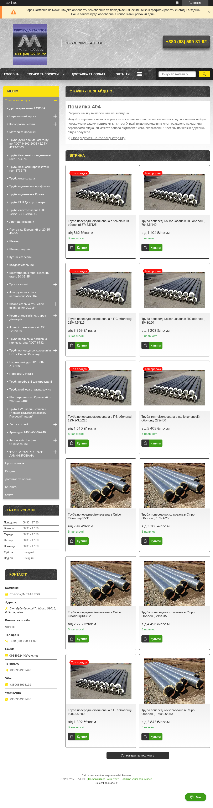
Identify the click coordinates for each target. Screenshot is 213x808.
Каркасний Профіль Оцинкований (22, 442)
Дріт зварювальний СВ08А (27, 108)
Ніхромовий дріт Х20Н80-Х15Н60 (26, 363)
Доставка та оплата (88, 74)
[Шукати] (204, 74)
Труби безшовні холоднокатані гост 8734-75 (30, 157)
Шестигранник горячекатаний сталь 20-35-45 (29, 274)
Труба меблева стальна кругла (30, 389)
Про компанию (15, 463)
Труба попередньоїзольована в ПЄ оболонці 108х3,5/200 (99, 712)
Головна (11, 74)
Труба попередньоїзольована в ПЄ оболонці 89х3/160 (173, 320)
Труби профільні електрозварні (30, 381)
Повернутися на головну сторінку (98, 138)
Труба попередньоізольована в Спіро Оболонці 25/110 (94, 516)
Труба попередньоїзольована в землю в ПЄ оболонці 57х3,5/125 (99, 222)
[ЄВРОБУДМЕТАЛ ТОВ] (30, 43)
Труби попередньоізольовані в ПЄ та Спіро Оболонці (30, 352)
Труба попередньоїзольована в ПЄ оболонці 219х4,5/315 (99, 320)
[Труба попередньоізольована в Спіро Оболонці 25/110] (101, 485)
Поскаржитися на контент (103, 779)
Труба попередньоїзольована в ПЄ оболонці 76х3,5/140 (173, 222)
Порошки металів (21, 373)
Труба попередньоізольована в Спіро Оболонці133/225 (94, 614)
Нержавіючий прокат (23, 116)
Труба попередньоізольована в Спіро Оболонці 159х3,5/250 (167, 712)
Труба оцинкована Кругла (26, 194)
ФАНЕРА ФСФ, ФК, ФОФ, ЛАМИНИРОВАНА (26, 453)
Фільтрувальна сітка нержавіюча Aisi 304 (23, 294)
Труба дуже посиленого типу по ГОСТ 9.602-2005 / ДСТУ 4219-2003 (28, 143)
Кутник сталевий (20, 257)
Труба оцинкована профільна (29, 186)
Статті (9, 494)
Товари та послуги (43, 74)
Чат (198, 797)
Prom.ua (126, 775)
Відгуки (10, 471)
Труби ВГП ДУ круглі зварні (27, 202)
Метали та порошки (22, 132)
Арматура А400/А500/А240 (27, 432)
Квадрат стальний (21, 264)
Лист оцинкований (21, 221)
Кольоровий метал (22, 124)
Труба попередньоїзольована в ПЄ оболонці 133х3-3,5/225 (99, 418)
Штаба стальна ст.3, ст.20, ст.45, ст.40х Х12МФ (27, 305)
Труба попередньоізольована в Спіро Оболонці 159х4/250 (167, 516)
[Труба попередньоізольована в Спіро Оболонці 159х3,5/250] (174, 681)
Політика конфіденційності (136, 779)
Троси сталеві (18, 284)
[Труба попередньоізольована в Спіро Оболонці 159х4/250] (174, 485)
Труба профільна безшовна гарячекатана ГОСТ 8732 (28, 340)
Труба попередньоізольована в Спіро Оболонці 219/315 (167, 614)
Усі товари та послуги (136, 755)
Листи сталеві (18, 424)
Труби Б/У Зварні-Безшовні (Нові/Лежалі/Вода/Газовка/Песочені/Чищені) (27, 412)
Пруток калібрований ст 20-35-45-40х (30, 231)
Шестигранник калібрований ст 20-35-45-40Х (30, 399)
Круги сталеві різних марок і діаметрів (28, 317)
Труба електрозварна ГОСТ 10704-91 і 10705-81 (28, 211)
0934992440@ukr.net (23, 655)
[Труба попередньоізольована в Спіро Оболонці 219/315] (174, 583)
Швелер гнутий (19, 249)
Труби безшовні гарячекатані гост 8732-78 (29, 168)
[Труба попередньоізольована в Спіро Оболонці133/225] (101, 583)
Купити (82, 247)
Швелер (14, 241)
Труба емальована (22, 178)
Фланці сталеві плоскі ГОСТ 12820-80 (28, 329)
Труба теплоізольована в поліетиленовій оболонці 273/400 (170, 418)
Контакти (122, 74)
